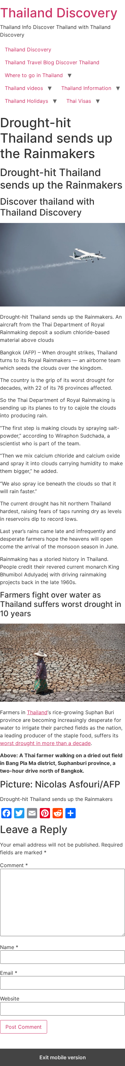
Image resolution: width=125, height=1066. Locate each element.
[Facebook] (6, 813)
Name (9, 947)
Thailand (37, 712)
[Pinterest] (44, 813)
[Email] (32, 813)
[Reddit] (57, 813)
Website (9, 998)
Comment (14, 865)
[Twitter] (19, 813)
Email (8, 972)
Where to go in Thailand (34, 75)
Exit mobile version (62, 1057)
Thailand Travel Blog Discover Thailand (52, 62)
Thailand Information (86, 88)
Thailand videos (24, 88)
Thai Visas (78, 101)
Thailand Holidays (26, 101)
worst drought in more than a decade (45, 743)
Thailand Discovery (59, 13)
